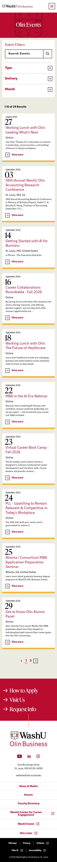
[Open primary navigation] (52, 6)
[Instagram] (38, 757)
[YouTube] (19, 757)
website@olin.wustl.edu (28, 775)
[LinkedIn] (29, 757)
